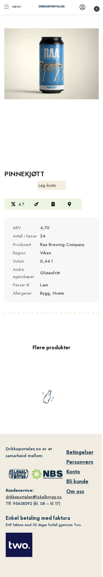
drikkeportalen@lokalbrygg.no (34, 497)
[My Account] (82, 7)
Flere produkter (51, 347)
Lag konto (47, 185)
